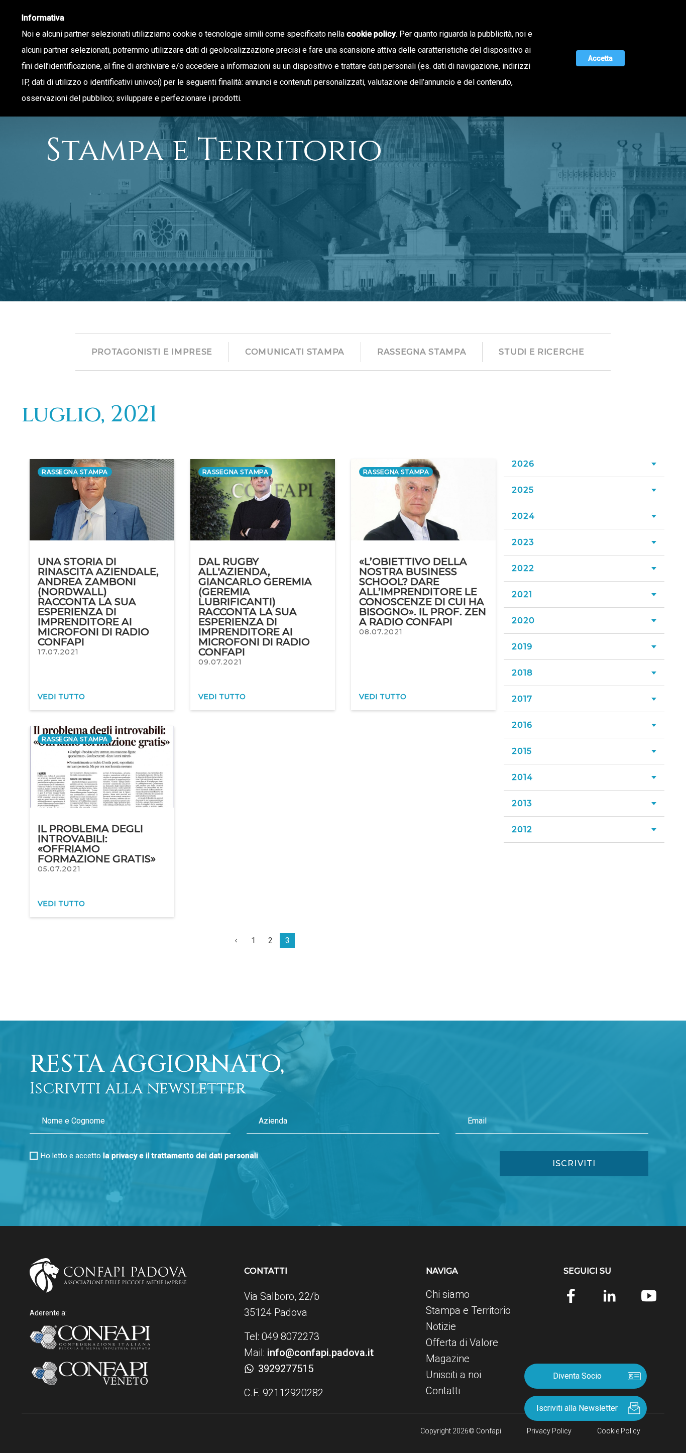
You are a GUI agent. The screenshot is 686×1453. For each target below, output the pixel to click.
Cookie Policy (618, 1431)
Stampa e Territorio (468, 1310)
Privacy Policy (549, 1431)
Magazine (448, 1359)
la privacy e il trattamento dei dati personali (180, 1155)
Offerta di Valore (462, 1342)
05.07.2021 (59, 868)
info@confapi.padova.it (320, 1353)
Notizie (441, 1326)
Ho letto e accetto (149, 1155)
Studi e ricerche (541, 352)
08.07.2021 (381, 631)
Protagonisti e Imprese (151, 352)
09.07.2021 (220, 661)
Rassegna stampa (422, 352)
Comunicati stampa (295, 352)
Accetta (600, 58)
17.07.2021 (58, 651)
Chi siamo (448, 1294)
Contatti (443, 1391)
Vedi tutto (61, 696)
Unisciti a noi (453, 1375)
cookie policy (371, 34)
